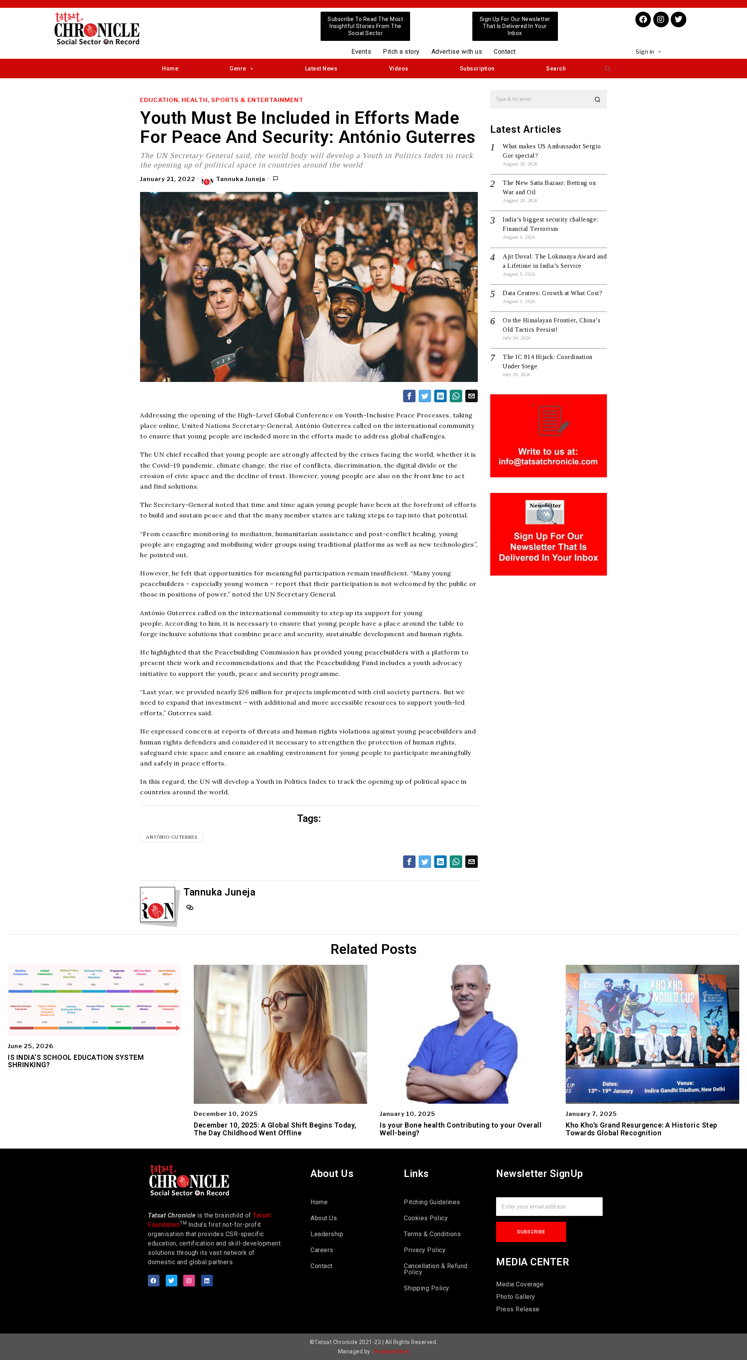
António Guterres (172, 837)
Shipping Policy (426, 1288)
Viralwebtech (391, 1351)
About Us (323, 1218)
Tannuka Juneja (240, 179)
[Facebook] (643, 19)
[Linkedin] (207, 1280)
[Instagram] (661, 19)
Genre (238, 68)
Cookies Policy (426, 1218)
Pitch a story (401, 51)
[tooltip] (409, 396)
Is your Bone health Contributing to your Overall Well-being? (461, 1129)
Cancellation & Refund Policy (436, 1269)
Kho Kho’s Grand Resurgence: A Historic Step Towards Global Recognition (641, 1129)
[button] (607, 68)
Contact (505, 51)
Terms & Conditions (432, 1234)
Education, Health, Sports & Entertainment (221, 100)
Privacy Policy (424, 1250)
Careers (321, 1250)
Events (361, 51)
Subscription (477, 68)
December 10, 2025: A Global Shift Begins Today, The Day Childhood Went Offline (275, 1129)
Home (170, 68)
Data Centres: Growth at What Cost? (552, 293)
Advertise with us (456, 51)
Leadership (326, 1234)
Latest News (321, 68)
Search (556, 68)
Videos (399, 68)
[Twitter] (678, 19)
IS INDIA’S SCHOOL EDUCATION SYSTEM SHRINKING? (76, 1061)
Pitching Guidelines (432, 1202)
